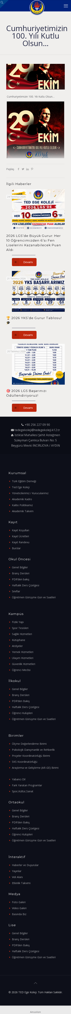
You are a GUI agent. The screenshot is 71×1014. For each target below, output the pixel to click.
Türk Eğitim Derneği (24, 481)
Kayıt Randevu (20, 542)
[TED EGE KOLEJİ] (37, 5)
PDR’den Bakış (21, 701)
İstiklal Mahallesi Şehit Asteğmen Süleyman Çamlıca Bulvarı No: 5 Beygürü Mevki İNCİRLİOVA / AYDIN (35, 440)
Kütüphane (18, 640)
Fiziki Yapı (18, 622)
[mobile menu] (66, 5)
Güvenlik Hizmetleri (23, 664)
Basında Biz (19, 914)
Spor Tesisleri (20, 628)
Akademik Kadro (22, 499)
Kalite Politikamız (22, 505)
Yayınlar (16, 871)
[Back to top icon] (36, 983)
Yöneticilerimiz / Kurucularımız (30, 493)
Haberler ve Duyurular (25, 865)
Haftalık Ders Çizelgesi (25, 585)
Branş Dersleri (20, 573)
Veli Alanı (17, 877)
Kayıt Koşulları (20, 530)
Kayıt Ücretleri (20, 536)
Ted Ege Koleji (21, 487)
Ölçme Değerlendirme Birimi (29, 743)
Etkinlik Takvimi (21, 883)
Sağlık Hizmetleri (22, 634)
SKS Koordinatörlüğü (24, 761)
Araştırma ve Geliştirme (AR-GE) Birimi (35, 767)
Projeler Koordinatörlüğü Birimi (31, 755)
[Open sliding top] (4, 4)
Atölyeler (17, 646)
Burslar (16, 548)
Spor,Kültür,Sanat (22, 791)
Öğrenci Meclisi (21, 670)
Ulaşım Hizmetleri (22, 658)
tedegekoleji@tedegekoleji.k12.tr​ (37, 430)
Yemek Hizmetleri (22, 652)
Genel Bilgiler (20, 567)
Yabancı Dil (18, 779)
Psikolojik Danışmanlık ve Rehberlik (33, 749)
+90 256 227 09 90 (37, 425)
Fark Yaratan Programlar (27, 785)
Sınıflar (16, 591)
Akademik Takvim (23, 511)
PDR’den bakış (20, 579)
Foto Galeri (19, 902)
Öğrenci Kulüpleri (22, 713)
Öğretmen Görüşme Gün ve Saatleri (34, 597)
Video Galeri (19, 908)
